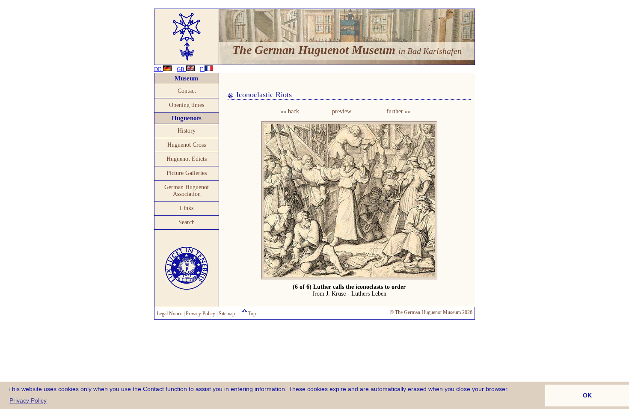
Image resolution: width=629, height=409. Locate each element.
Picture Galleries (186, 173)
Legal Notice (169, 314)
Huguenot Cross (186, 145)
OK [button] (587, 395)
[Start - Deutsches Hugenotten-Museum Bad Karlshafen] (187, 60)
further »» (398, 111)
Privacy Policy (200, 314)
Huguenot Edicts (186, 159)
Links (186, 208)
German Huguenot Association (186, 190)
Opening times (186, 105)
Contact (187, 91)
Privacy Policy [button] (28, 400)
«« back (289, 111)
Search (186, 222)
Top (252, 314)
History (187, 130)
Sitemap (227, 314)
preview (341, 111)
